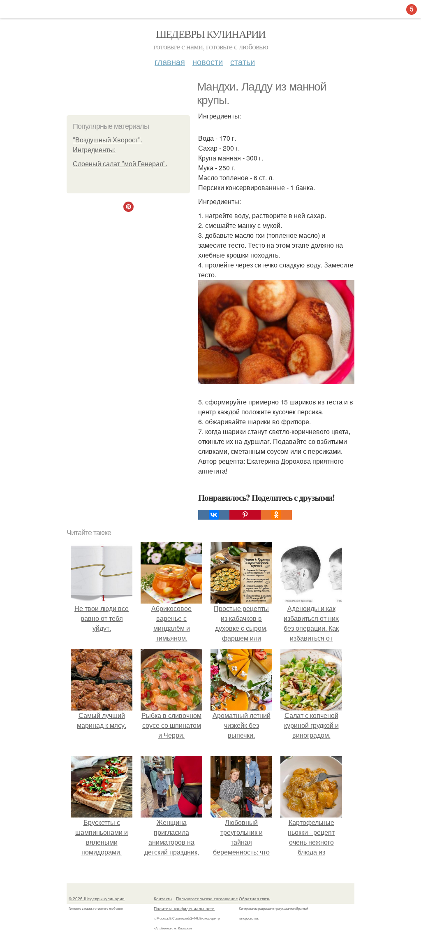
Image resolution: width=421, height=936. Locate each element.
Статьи (242, 61)
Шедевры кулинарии (211, 34)
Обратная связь (254, 898)
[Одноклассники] (276, 515)
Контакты (163, 898)
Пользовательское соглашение (207, 898)
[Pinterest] (245, 515)
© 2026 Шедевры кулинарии (97, 898)
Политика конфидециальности (184, 908)
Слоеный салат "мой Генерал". (120, 163)
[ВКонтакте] (213, 515)
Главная (170, 61)
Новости (207, 61)
